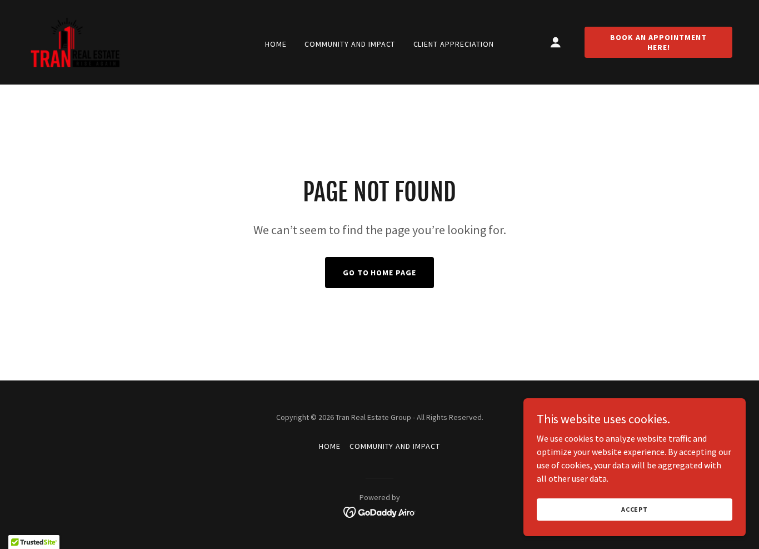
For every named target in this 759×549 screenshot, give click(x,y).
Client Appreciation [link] (454, 44)
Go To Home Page (380, 273)
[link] (75, 41)
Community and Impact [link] (350, 44)
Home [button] (330, 446)
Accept (634, 509)
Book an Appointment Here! (658, 42)
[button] (556, 42)
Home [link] (276, 44)
